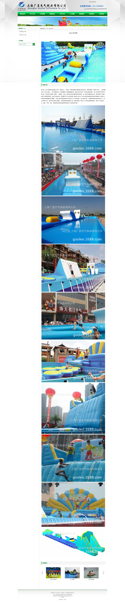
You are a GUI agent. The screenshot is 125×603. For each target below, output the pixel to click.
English (94, 1)
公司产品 (62, 14)
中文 (90, 1)
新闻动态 (52, 14)
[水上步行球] (53, 573)
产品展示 (63, 592)
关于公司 (32, 14)
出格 (65, 599)
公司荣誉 (42, 14)
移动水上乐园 (91, 579)
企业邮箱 (68, 592)
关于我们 (58, 592)
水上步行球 (53, 579)
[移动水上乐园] (91, 573)
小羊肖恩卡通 (72, 579)
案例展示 (81, 14)
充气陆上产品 (22, 31)
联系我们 (91, 14)
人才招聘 (72, 14)
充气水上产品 (22, 34)
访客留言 (101, 14)
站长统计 (62, 597)
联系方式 (72, 592)
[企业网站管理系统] (62, 25)
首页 (47, 28)
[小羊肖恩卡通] (72, 573)
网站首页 (22, 14)
